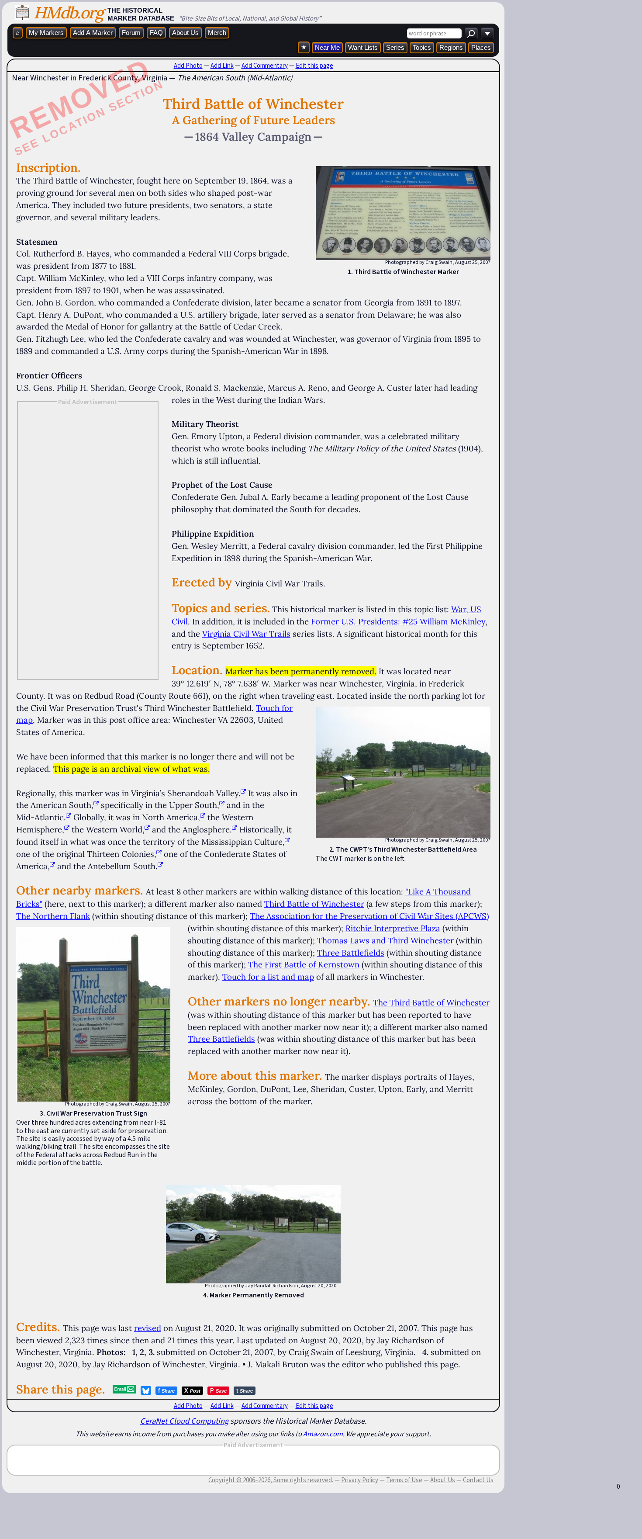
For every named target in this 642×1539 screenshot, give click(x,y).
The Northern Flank (53, 916)
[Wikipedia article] (243, 793)
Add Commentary (265, 65)
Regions (451, 47)
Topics (422, 47)
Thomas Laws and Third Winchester (385, 940)
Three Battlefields (350, 952)
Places (481, 47)
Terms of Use (404, 1480)
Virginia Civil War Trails (246, 633)
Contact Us (478, 1480)
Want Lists (363, 47)
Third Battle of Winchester (314, 903)
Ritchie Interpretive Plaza (392, 928)
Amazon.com (323, 1433)
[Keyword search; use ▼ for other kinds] (471, 33)
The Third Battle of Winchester (431, 1002)
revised (147, 1328)
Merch (217, 32)
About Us (185, 32)
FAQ (156, 32)
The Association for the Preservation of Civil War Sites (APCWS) (369, 916)
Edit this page (314, 65)
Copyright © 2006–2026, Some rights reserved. (270, 1480)
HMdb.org (68, 12)
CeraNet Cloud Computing (184, 1420)
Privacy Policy (359, 1480)
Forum (131, 32)
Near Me (327, 47)
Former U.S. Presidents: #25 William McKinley (398, 621)
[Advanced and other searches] (487, 33)
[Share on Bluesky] (146, 1390)
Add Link (222, 65)
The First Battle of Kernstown (303, 964)
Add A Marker (93, 32)
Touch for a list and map (268, 976)
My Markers (46, 32)
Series (395, 47)
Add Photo (188, 65)
